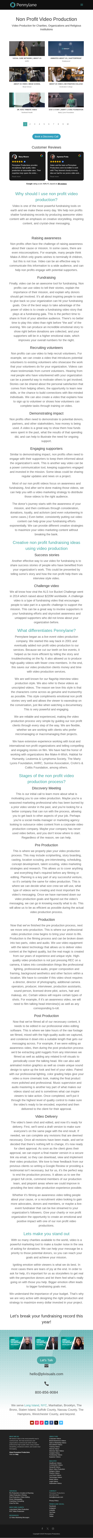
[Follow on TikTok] (42, 1423)
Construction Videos (56, 1465)
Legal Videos (53, 1481)
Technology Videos (55, 1477)
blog (16, 1454)
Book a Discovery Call (46, 136)
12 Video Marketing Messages (19, 1517)
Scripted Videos (54, 1453)
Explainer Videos (55, 1457)
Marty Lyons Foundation (66, 112)
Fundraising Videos (55, 1455)
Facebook (52, 1506)
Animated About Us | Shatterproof (65, 58)
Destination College (66, 87)
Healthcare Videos (55, 1463)
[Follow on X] (56, 1423)
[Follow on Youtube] (32, 1423)
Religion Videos (54, 1471)
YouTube (52, 1512)
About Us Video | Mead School (27, 84)
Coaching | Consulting (16, 1501)
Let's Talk (46, 1360)
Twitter (51, 1516)
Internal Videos (54, 1449)
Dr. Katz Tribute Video (27, 110)
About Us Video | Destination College (66, 84)
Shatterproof (66, 61)
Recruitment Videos (55, 1445)
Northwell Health (27, 112)
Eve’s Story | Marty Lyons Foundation (66, 110)
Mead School (27, 87)
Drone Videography (15, 1499)
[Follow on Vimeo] (61, 1423)
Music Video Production (57, 1469)
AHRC (27, 61)
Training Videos (54, 1447)
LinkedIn (52, 1510)
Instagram (52, 1508)
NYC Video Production (16, 1511)
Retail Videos (53, 1479)
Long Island (31, 1405)
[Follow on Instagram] (37, 1423)
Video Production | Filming (18, 1495)
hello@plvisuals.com (46, 1374)
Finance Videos (54, 1473)
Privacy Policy (53, 1501)
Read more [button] (16, 176)
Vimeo (51, 1514)
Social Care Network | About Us (27, 58)
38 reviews (62, 184)
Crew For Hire (14, 1503)
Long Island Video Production (19, 1509)
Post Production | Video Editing (19, 1497)
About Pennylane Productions (19, 1452)
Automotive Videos (55, 1483)
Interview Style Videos (56, 1451)
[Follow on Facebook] (51, 1423)
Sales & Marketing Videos (57, 1443)
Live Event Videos (55, 1475)
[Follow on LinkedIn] (46, 1423)
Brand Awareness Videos (57, 1441)
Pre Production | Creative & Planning (21, 1493)
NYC (44, 1405)
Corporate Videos (55, 1439)
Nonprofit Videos (54, 1467)
